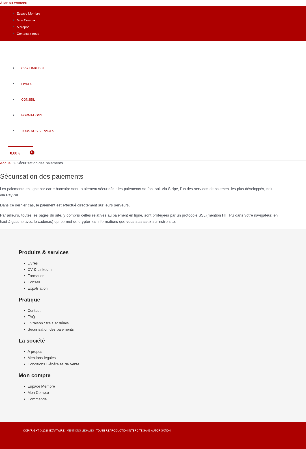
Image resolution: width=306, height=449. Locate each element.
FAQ (31, 317)
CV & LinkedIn (40, 269)
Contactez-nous (28, 33)
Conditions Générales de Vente (53, 364)
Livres (33, 263)
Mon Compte (26, 20)
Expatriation (37, 288)
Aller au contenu (13, 3)
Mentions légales (42, 358)
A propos (23, 27)
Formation (36, 276)
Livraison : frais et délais (48, 323)
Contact (34, 310)
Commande (37, 399)
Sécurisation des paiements (51, 329)
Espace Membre (28, 13)
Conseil (34, 282)
